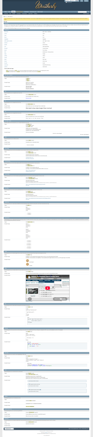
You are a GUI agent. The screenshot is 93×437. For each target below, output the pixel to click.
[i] (6, 31)
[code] (5, 57)
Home (9, 11)
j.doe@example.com (29, 157)
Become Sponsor (19, 11)
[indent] (5, 42)
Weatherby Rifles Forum (30, 171)
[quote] (5, 63)
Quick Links (30, 13)
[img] (5, 53)
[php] (5, 59)
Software (35, 13)
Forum (13, 11)
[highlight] (6, 39)
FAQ (10, 13)
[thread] (5, 48)
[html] (5, 61)
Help (82, 0)
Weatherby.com (33, 11)
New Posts (6, 13)
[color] (5, 33)
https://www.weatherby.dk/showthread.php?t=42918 (35, 184)
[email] (5, 44)
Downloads (26, 11)
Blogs (6, 11)
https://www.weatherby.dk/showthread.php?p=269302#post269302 (38, 198)
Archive (80, 428)
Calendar (13, 13)
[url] (5, 46)
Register (86, 0)
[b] (4, 31)
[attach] (5, 66)
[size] (5, 35)
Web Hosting (84, 428)
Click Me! (27, 185)
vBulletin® (46, 432)
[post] (5, 50)
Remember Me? (69, 2)
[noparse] (6, 64)
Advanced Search (86, 13)
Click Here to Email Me (30, 158)
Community (18, 13)
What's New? (40, 11)
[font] (5, 37)
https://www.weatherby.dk (30, 170)
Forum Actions (24, 13)
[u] (7, 31)
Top (88, 428)
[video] (5, 55)
